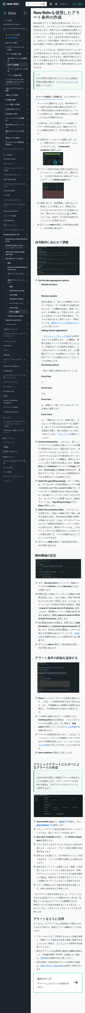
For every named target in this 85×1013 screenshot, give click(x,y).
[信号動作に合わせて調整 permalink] (70, 242)
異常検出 (44, 958)
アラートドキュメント (66, 81)
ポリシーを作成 (69, 726)
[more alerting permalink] (66, 918)
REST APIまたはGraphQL (52, 965)
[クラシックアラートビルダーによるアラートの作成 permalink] (59, 767)
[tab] (49, 97)
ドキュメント (63, 434)
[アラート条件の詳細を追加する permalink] (79, 657)
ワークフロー (62, 943)
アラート (62, 213)
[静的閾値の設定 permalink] (57, 555)
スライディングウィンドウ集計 (57, 336)
